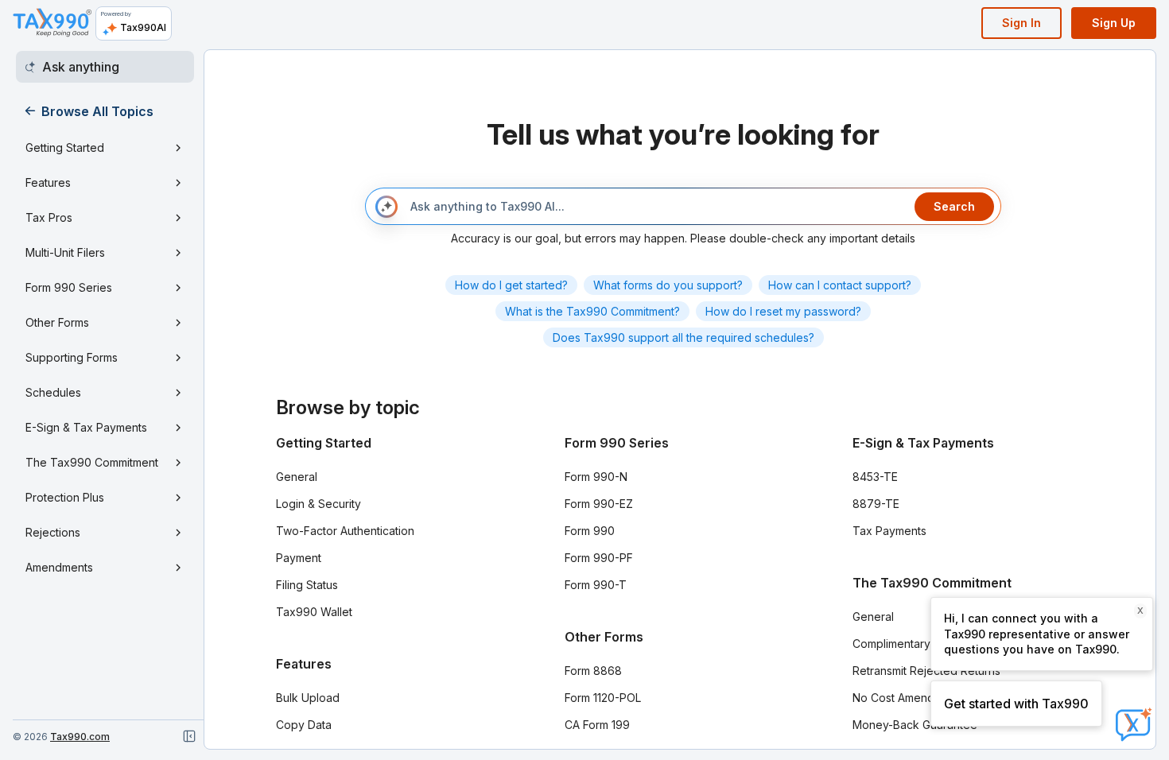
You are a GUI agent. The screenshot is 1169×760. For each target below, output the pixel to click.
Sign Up (1114, 22)
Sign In (1021, 22)
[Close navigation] (189, 736)
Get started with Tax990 (1016, 704)
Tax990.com (80, 737)
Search (954, 206)
